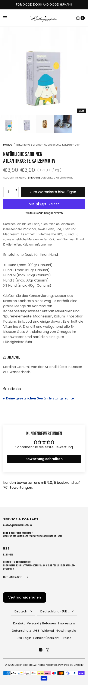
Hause (7, 145)
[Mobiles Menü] (8, 18)
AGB (36, 630)
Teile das (14, 388)
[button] (15, 577)
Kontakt (19, 623)
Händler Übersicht (46, 638)
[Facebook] (41, 650)
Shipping (34, 178)
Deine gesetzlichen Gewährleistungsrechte (40, 398)
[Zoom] (44, 71)
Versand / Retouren (41, 623)
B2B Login (8, 554)
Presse (66, 638)
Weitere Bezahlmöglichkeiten (44, 213)
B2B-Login (24, 638)
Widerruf (47, 630)
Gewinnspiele (66, 630)
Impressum (66, 623)
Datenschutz (21, 630)
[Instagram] (47, 650)
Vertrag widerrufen (24, 597)
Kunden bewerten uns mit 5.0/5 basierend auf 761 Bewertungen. (41, 485)
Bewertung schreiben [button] (44, 458)
